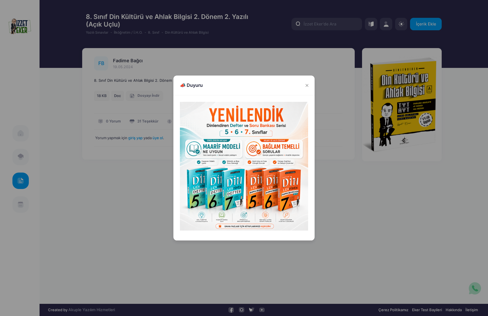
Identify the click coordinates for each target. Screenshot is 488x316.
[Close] (306, 85)
